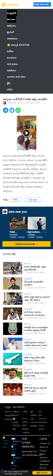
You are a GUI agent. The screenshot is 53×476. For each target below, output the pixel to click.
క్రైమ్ (32, 411)
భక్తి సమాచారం (35, 420)
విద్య (40, 411)
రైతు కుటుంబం (42, 416)
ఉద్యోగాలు (16, 411)
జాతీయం (34, 415)
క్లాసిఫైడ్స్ (34, 426)
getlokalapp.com (29, 451)
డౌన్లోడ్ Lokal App (42, 473)
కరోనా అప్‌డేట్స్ (25, 427)
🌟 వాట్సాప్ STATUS (16, 422)
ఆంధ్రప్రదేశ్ (11, 12)
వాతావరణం (43, 422)
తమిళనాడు (9, 419)
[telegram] (6, 112)
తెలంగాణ (11, 19)
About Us (44, 447)
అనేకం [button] (10, 89)
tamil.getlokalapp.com (32, 455)
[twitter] (12, 112)
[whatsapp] (18, 112)
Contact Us (45, 443)
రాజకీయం (26, 432)
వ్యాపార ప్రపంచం (42, 427)
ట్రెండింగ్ (16, 415)
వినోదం (25, 422)
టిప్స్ (14, 429)
